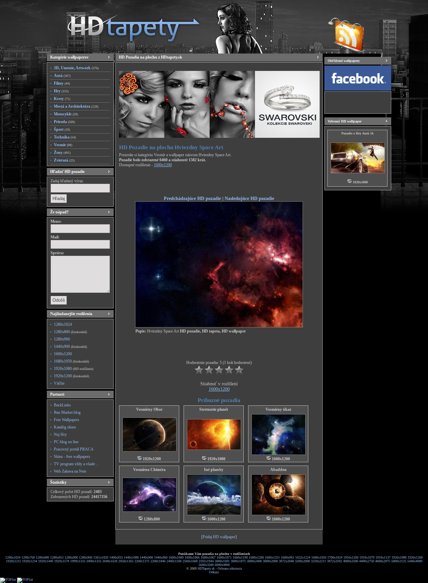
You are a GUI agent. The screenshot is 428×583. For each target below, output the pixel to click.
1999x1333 (77, 561)
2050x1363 (125, 561)
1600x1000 (176, 557)
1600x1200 (63, 354)
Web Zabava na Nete (70, 471)
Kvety (62, 98)
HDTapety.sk (206, 568)
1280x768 (28, 557)
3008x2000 (270, 561)
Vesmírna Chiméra (149, 469)
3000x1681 (222, 561)
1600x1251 (272, 557)
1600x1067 (208, 557)
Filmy (62, 83)
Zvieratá (64, 160)
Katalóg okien (65, 427)
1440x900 (70, 346)
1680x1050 (71, 361)
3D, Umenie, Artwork (76, 68)
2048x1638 (109, 561)
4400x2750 (366, 561)
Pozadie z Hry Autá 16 (357, 133)
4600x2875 (382, 561)
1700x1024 (334, 557)
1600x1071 (224, 557)
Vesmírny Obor (149, 409)
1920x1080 (73, 368)
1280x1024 (63, 324)
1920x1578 (61, 561)
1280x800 (70, 331)
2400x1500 (174, 561)
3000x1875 (238, 561)
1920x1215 (13, 561)
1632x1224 (302, 557)
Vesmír (63, 144)
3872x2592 (334, 561)
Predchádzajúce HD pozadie (192, 198)
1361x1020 (100, 557)
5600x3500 (206, 565)
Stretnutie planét (213, 409)
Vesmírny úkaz (278, 409)
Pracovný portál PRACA (74, 449)
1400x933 (116, 557)
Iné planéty (213, 469)
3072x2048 (286, 561)
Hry (61, 91)
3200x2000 (302, 561)
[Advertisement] (219, 183)
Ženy (62, 152)
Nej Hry (60, 434)
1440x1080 (131, 557)
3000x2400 (254, 561)
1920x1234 (29, 561)
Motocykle (66, 114)
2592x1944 (206, 561)
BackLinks (62, 405)
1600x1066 (192, 557)
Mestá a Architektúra (76, 106)
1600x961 (287, 557)
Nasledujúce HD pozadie (249, 198)
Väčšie (59, 383)
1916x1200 (350, 557)
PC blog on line (66, 442)
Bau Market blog (67, 412)
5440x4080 (414, 561)
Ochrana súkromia (230, 568)
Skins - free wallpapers (72, 456)
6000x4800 (222, 565)
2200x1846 (158, 561)
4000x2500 (350, 561)
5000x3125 (398, 561)
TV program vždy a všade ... (76, 464)
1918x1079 (366, 557)
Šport (62, 129)
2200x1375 (141, 561)
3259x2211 (318, 561)
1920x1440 (45, 561)
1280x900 (71, 557)
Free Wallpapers (66, 419)
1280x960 (62, 339)
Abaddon (278, 469)
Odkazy (214, 572)
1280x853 (57, 557)
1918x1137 (383, 557)
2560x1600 (190, 561)
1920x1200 (71, 376)
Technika (65, 137)
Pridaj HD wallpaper (219, 537)
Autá (62, 75)
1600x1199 (240, 557)
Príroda (64, 121)
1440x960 (161, 557)
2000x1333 (93, 561)
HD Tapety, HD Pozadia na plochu (127, 25)
